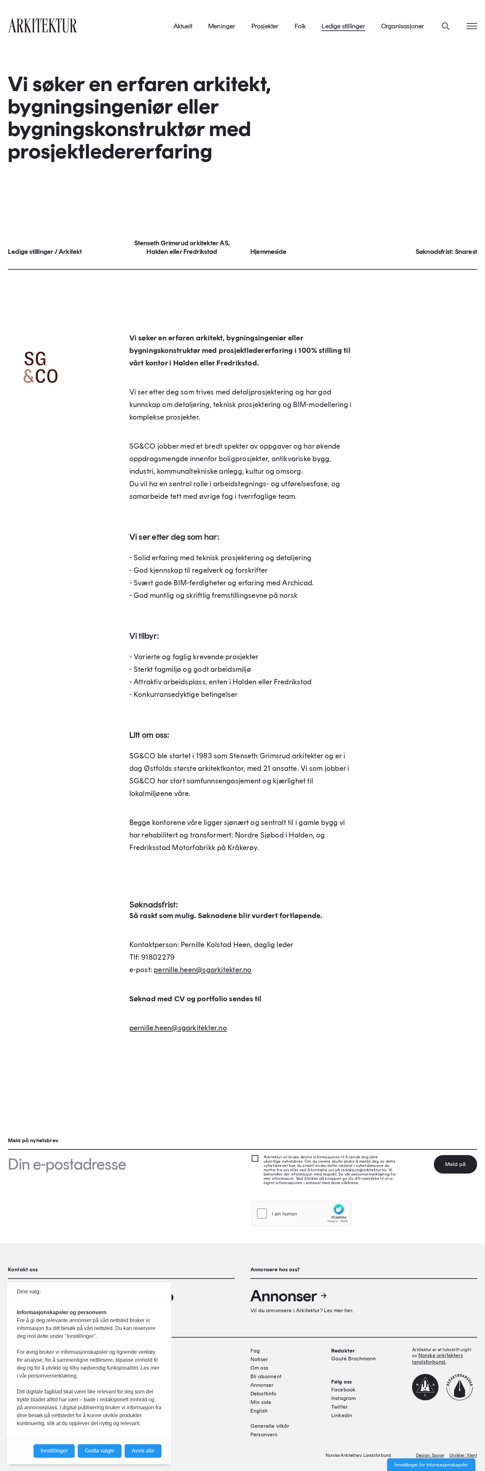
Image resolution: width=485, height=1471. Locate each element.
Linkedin (341, 1415)
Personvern (264, 1434)
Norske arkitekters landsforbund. (437, 1358)
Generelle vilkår (270, 1426)
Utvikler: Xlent (463, 1455)
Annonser (283, 1296)
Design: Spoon (430, 1455)
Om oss (259, 1368)
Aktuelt (183, 26)
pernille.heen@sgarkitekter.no (202, 969)
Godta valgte (99, 1451)
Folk (300, 26)
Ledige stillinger (343, 26)
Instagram (343, 1398)
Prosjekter (265, 26)
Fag (255, 1351)
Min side (260, 1402)
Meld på (455, 1164)
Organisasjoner (402, 26)
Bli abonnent (265, 1376)
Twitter (339, 1407)
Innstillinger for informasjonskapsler (431, 1464)
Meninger (222, 26)
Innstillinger (54, 1451)
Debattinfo (263, 1393)
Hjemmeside (268, 252)
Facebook (343, 1389)
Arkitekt (70, 252)
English (259, 1411)
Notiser (259, 1359)
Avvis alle (143, 1451)
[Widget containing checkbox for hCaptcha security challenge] (301, 1213)
